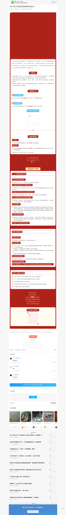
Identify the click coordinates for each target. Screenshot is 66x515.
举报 (55, 349)
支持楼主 (33, 336)
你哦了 (14, 366)
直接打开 (53, 2)
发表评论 (53, 403)
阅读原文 (12, 349)
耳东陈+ (14, 358)
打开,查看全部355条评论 (33, 384)
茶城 (13, 374)
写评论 (33, 397)
